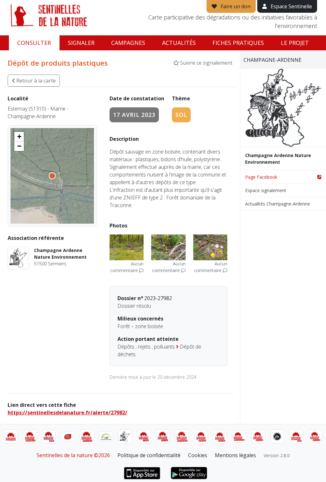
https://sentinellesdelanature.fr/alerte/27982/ (67, 412)
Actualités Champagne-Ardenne (277, 204)
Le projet (295, 43)
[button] (19, 136)
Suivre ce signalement (205, 62)
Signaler (81, 43)
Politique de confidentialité (149, 455)
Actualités (179, 43)
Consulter (34, 43)
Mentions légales (235, 455)
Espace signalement (265, 190)
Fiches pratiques (238, 43)
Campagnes (128, 43)
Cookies (197, 455)
